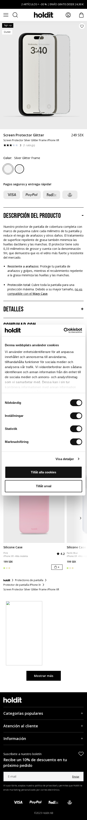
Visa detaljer (65, 459)
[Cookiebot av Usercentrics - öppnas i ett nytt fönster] (63, 330)
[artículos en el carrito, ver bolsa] (81, 15)
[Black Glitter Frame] (19, 169)
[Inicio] (6, 580)
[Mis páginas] (68, 14)
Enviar (75, 776)
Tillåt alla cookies (43, 472)
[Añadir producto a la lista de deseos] (82, 26)
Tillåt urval (43, 486)
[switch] (76, 415)
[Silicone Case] (34, 505)
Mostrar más (43, 676)
